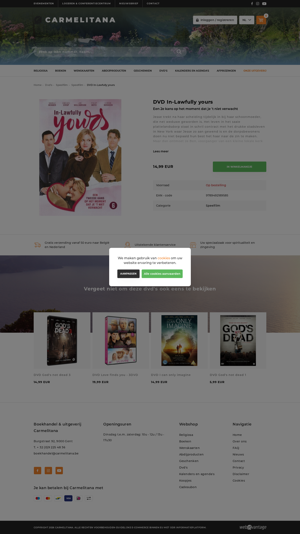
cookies (164, 258)
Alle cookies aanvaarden (162, 274)
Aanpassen (128, 273)
